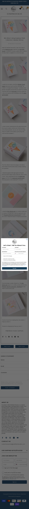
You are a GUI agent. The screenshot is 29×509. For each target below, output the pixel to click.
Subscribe (14, 268)
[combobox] (16, 253)
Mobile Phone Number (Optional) (20, 251)
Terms (6, 265)
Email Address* (4, 251)
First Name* (4, 247)
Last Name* (17, 247)
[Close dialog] (27, 239)
